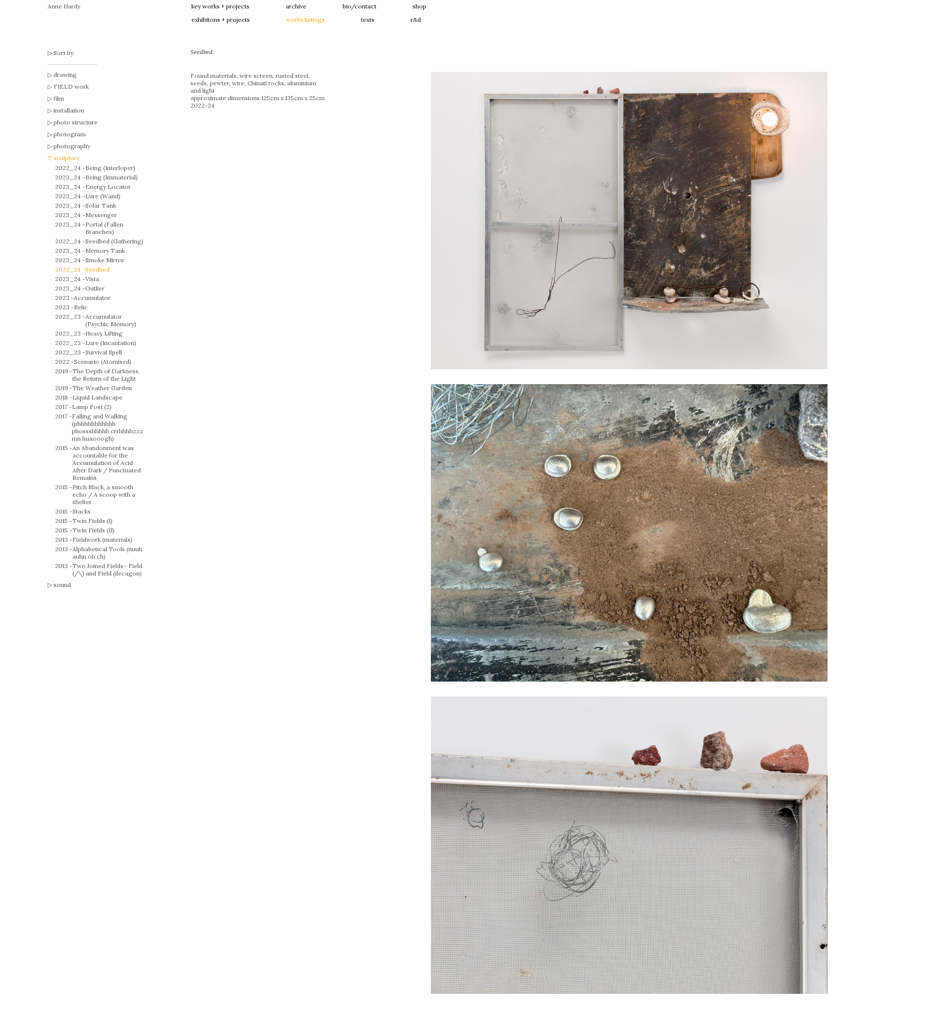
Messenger (101, 215)
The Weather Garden (102, 388)
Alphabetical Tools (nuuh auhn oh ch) (107, 552)
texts (367, 19)
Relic (81, 307)
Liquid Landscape (97, 397)
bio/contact (359, 6)
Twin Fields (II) (93, 530)
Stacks (81, 511)
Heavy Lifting (103, 333)
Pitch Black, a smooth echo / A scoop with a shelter (103, 494)
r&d (416, 19)
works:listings (305, 19)
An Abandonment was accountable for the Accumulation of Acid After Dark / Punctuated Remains (106, 462)
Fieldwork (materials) (102, 539)
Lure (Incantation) (110, 342)
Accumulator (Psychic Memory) (110, 320)
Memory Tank (105, 250)
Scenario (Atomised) (102, 361)
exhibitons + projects (220, 19)
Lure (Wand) (102, 196)
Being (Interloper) (110, 168)
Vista (92, 279)
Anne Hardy (64, 6)
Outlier (95, 288)
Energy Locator (108, 186)
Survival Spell (103, 352)
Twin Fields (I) (92, 520)
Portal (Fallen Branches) (104, 228)
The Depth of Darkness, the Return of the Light (106, 374)
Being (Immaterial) (111, 177)
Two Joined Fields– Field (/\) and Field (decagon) (107, 569)
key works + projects (220, 6)
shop (419, 6)
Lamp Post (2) (92, 406)
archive (296, 6)
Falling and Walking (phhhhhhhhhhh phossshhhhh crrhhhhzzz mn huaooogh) (107, 427)
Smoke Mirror (104, 260)
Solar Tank (100, 205)
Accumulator (92, 297)
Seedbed (97, 269)
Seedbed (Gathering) (114, 241)
